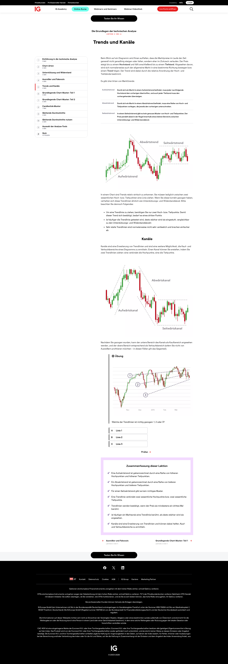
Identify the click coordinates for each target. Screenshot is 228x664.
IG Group (125, 579)
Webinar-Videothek (133, 9)
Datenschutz (94, 579)
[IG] (38, 9)
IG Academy (61, 9)
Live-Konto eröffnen (167, 9)
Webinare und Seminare (105, 9)
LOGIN (189, 3)
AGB (113, 579)
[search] (191, 9)
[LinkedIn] (123, 567)
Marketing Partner (148, 579)
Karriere (135, 579)
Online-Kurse (80, 9)
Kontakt (82, 579)
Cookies (105, 579)
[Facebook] (105, 567)
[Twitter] (114, 567)
